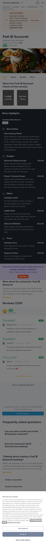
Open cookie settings (23, 540)
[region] (23, 518)
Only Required (23, 528)
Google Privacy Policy (14, 522)
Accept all (23, 534)
